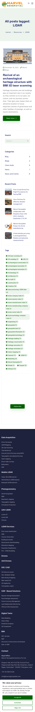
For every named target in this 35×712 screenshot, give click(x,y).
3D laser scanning (15, 256)
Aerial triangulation (7, 493)
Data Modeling (5, 618)
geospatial (12, 325)
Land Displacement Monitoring (10, 604)
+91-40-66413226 (7, 672)
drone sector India (15, 312)
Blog (6, 157)
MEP (2, 639)
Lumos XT (4, 514)
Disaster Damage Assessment (10, 595)
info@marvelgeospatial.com (11, 676)
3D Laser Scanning (7, 447)
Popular (22, 365)
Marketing (12, 358)
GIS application (6, 583)
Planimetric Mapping (7, 545)
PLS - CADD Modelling (8, 551)
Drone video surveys (7, 461)
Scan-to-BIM (5, 644)
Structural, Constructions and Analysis (13, 641)
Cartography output (7, 586)
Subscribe (17, 406)
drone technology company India (16, 317)
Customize (17, 702)
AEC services (5, 636)
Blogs (7, 70)
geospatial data (14, 328)
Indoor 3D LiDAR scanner (9, 477)
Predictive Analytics (7, 623)
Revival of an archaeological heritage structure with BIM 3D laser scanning (17, 80)
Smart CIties (5, 621)
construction (13, 283)
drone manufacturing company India (17, 307)
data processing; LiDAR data (16, 291)
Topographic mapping (8, 502)
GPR (2, 467)
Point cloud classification (9, 531)
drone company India (16, 296)
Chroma (3, 520)
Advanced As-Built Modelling (10, 542)
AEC (25, 259)
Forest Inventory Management (10, 601)
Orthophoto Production (8, 505)
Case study (9, 165)
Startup (12, 369)
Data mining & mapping (8, 577)
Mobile (11, 365)
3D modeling (13, 259)
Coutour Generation (7, 537)
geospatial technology (16, 335)
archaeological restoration (17, 269)
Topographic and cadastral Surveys (12, 456)
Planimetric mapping (7, 499)
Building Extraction (7, 539)
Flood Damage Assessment (9, 598)
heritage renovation (15, 345)
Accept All (17, 697)
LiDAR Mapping (6, 445)
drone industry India (15, 299)
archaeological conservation (18, 262)
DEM (2, 496)
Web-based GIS (6, 580)
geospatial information (16, 332)
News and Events (12, 174)
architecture (13, 276)
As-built (11, 279)
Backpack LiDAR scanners (9, 482)
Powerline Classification (8, 548)
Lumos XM (4, 517)
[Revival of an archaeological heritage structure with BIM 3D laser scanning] (17, 58)
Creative (12, 286)
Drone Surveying (6, 442)
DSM (2, 534)
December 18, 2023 (11, 67)
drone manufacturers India (17, 302)
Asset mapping (6, 459)
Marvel (24, 67)
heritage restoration (15, 348)
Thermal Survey (6, 450)
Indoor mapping (14, 352)
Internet (12, 355)
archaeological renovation (17, 266)
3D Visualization (6, 626)
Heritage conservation (16, 342)
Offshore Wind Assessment (9, 607)
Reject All (18, 708)
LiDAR (24, 355)
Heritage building (14, 338)
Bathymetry (5, 464)
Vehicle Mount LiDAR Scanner (10, 479)
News (7, 170)
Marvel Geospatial (15, 362)
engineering (13, 321)
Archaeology (13, 272)
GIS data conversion (7, 572)
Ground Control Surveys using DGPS (12, 453)
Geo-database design (8, 575)
